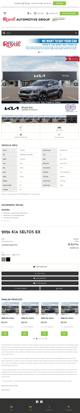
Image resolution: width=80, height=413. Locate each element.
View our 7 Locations (69, 13)
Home (3, 27)
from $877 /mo (74, 248)
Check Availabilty (41, 278)
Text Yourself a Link (41, 267)
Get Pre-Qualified (41, 283)
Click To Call (41, 273)
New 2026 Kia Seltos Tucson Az (14, 27)
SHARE (60, 288)
